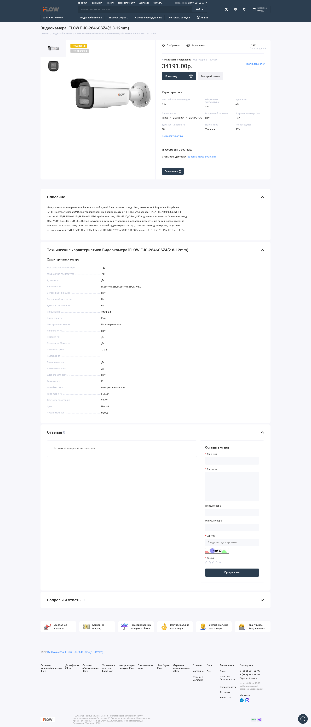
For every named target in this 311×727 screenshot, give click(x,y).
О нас (223, 671)
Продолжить (232, 572)
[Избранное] (244, 9)
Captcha (211, 535)
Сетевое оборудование (148, 17)
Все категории (54, 17)
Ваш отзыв (212, 469)
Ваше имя (212, 454)
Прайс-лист (96, 3)
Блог (209, 671)
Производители (228, 687)
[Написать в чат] (303, 719)
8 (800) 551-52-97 (189, 3)
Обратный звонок (248, 678)
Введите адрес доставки (202, 156)
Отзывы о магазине (198, 678)
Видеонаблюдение (91, 17)
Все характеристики (172, 136)
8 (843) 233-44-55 (250, 674)
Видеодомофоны (118, 17)
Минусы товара (213, 520)
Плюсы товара (213, 506)
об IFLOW (82, 3)
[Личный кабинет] (226, 9)
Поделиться (171, 171)
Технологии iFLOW (126, 3)
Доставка (144, 3)
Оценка (210, 558)
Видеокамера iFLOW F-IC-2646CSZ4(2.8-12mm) (75, 652)
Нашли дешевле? (255, 63)
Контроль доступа (179, 17)
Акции (204, 17)
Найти (199, 9)
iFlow (252, 45)
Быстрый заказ (210, 76)
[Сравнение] (235, 9)
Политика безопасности (227, 678)
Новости (110, 3)
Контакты (157, 3)
